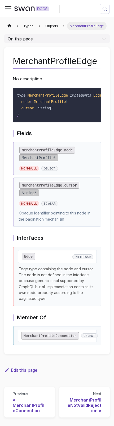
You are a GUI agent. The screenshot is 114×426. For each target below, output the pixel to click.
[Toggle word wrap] (85, 94)
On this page (20, 39)
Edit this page (24, 370)
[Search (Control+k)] (105, 9)
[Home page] (9, 26)
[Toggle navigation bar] (8, 9)
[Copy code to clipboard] (94, 94)
